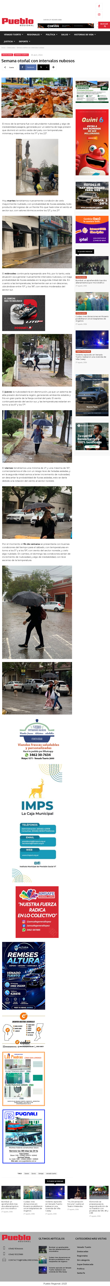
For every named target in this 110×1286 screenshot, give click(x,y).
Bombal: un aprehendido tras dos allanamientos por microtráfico (91, 281)
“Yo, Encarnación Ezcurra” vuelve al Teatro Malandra (75, 1203)
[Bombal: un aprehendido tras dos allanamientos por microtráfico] (92, 265)
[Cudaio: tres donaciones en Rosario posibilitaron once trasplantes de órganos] (92, 301)
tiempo (41, 1174)
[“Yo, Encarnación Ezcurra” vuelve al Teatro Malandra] (77, 1192)
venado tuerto (51, 1174)
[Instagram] (99, 14)
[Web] (92, 229)
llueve (27, 1174)
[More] (53, 67)
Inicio (3, 48)
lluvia (34, 1174)
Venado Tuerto (21, 55)
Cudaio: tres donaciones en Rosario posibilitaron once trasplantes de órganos (92, 318)
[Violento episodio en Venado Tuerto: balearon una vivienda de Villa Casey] (92, 339)
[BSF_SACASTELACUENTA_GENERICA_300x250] (92, 436)
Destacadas (11, 48)
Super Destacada (83, 351)
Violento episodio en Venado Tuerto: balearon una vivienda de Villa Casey (91, 357)
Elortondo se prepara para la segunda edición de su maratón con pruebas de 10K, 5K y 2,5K (98, 1207)
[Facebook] (99, 6)
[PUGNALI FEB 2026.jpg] (37, 1136)
